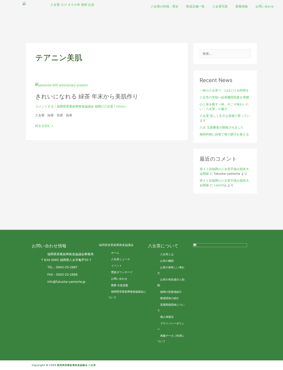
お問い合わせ (264, 6)
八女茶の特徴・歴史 (164, 6)
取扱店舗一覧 (195, 6)
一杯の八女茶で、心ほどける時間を (224, 90)
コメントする (44, 106)
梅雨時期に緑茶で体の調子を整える (224, 134)
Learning (220, 185)
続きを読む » (44, 126)
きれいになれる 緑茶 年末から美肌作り (86, 96)
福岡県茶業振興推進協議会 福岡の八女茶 (85, 106)
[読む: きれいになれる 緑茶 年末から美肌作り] (61, 85)
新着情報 (241, 6)
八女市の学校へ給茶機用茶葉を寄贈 (224, 97)
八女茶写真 (220, 6)
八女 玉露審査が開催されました (222, 127)
